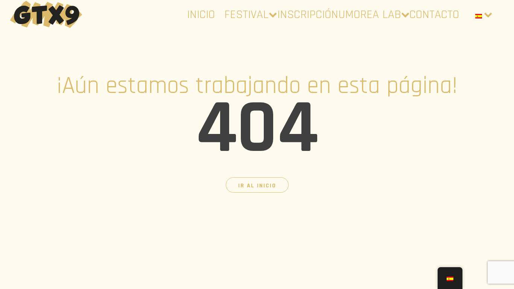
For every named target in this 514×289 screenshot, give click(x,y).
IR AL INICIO (257, 186)
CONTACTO (434, 14)
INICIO (201, 14)
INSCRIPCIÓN (307, 14)
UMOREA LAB (369, 14)
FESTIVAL (246, 14)
